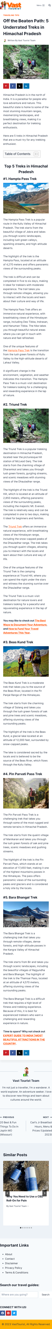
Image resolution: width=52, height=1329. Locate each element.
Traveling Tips (11, 15)
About (8, 1254)
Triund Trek (15, 526)
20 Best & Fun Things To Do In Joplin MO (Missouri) (9, 1126)
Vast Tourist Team (26, 40)
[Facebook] (2, 1313)
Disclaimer (11, 1263)
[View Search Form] (49, 5)
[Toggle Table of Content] (35, 154)
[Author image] (5, 40)
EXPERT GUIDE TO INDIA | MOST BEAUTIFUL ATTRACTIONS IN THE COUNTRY (24, 1039)
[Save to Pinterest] (6, 86)
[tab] (20, 1227)
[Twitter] (14, 1313)
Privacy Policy (13, 1267)
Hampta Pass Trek (19, 350)
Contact (10, 1258)
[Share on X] (20, 86)
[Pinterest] (8, 1313)
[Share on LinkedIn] (26, 86)
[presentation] (26, 1176)
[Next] (44, 1193)
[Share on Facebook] (13, 86)
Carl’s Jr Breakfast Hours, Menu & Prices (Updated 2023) (41, 1126)
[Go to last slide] (7, 1193)
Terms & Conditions (16, 1272)
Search (46, 1294)
